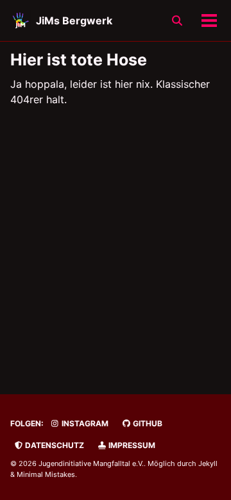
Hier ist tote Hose (78, 59)
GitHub (146, 423)
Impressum (131, 445)
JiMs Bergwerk (74, 20)
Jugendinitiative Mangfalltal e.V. (91, 463)
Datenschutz (53, 445)
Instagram (84, 423)
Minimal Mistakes (46, 474)
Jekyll (208, 463)
